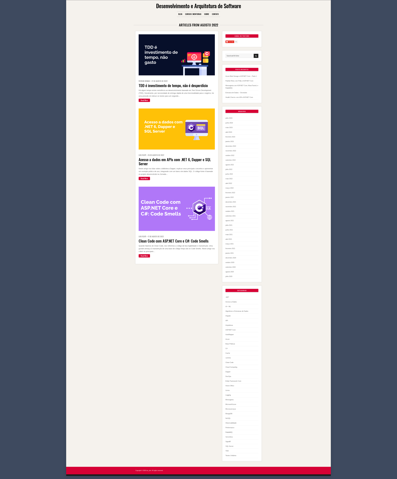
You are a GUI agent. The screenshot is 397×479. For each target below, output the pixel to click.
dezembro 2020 (230, 258)
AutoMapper (229, 334)
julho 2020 (228, 276)
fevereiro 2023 (230, 137)
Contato (215, 14)
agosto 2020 (229, 272)
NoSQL (228, 418)
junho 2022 (229, 174)
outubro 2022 (229, 155)
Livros (227, 390)
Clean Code (229, 362)
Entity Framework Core (233, 381)
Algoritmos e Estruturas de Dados (236, 311)
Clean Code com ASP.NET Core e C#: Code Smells (174, 241)
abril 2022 (228, 183)
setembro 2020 (230, 267)
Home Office (229, 386)
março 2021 (229, 244)
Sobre (206, 14)
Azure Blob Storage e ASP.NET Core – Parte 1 (241, 76)
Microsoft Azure (230, 404)
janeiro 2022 (229, 197)
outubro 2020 (229, 262)
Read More (144, 100)
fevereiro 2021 (230, 248)
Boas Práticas (230, 344)
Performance (229, 427)
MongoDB (228, 413)
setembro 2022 (230, 160)
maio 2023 (229, 127)
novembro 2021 (230, 206)
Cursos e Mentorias (193, 14)
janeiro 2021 (229, 253)
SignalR (228, 441)
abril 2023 (228, 132)
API (226, 320)
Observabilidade (230, 423)
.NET (227, 297)
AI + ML (228, 306)
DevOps (228, 376)
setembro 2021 (230, 216)
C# (226, 348)
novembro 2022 (230, 151)
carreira (228, 358)
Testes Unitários (230, 455)
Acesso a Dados (231, 302)
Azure (227, 339)
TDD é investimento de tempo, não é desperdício (173, 85)
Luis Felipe (142, 155)
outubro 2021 (229, 211)
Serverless (229, 437)
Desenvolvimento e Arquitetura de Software (198, 6)
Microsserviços (230, 409)
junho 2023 (229, 123)
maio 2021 (229, 234)
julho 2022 (228, 169)
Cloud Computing (231, 367)
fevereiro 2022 (230, 192)
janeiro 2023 (229, 141)
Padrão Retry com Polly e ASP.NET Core (239, 81)
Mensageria (229, 400)
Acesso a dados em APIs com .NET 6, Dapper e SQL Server (175, 161)
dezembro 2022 (230, 146)
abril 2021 (228, 239)
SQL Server (229, 446)
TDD (227, 451)
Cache (227, 353)
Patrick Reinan (144, 81)
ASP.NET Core (230, 330)
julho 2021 (228, 225)
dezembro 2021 (230, 202)
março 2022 (229, 188)
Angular (228, 316)
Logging (228, 395)
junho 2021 (229, 230)
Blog (180, 14)
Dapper (227, 372)
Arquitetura (229, 325)
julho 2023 (228, 118)
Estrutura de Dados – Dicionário (236, 92)
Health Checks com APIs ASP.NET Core (239, 97)
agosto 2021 (229, 220)
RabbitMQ (228, 432)
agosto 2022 (229, 165)
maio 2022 (229, 179)
